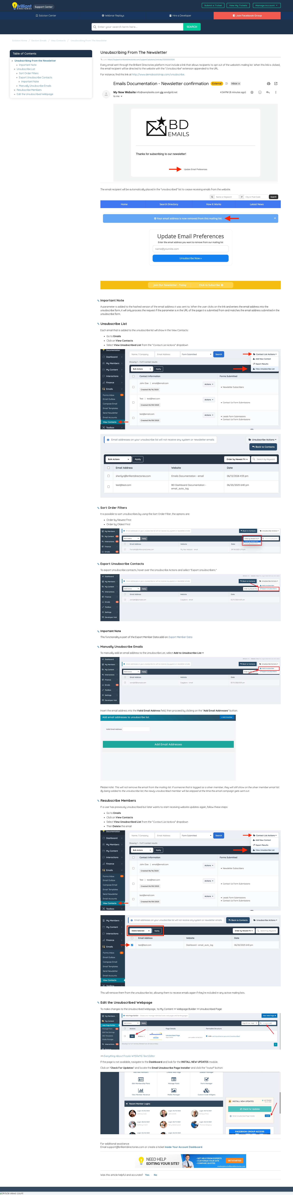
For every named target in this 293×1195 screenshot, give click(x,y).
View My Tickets (238, 5)
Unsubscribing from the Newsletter (88, 40)
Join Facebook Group (248, 15)
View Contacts (58, 40)
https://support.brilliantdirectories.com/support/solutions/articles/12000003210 (141, 59)
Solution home (20, 40)
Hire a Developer (181, 15)
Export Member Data (180, 637)
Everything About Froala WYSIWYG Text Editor (129, 1055)
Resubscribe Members (29, 90)
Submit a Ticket (213, 5)
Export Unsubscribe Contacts (35, 77)
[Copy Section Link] (98, 301)
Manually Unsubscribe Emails (35, 85)
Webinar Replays (114, 15)
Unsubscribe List (26, 69)
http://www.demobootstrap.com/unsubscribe (158, 74)
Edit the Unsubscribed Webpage (35, 94)
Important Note (27, 64)
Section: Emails (39, 40)
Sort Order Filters (28, 73)
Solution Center (47, 15)
